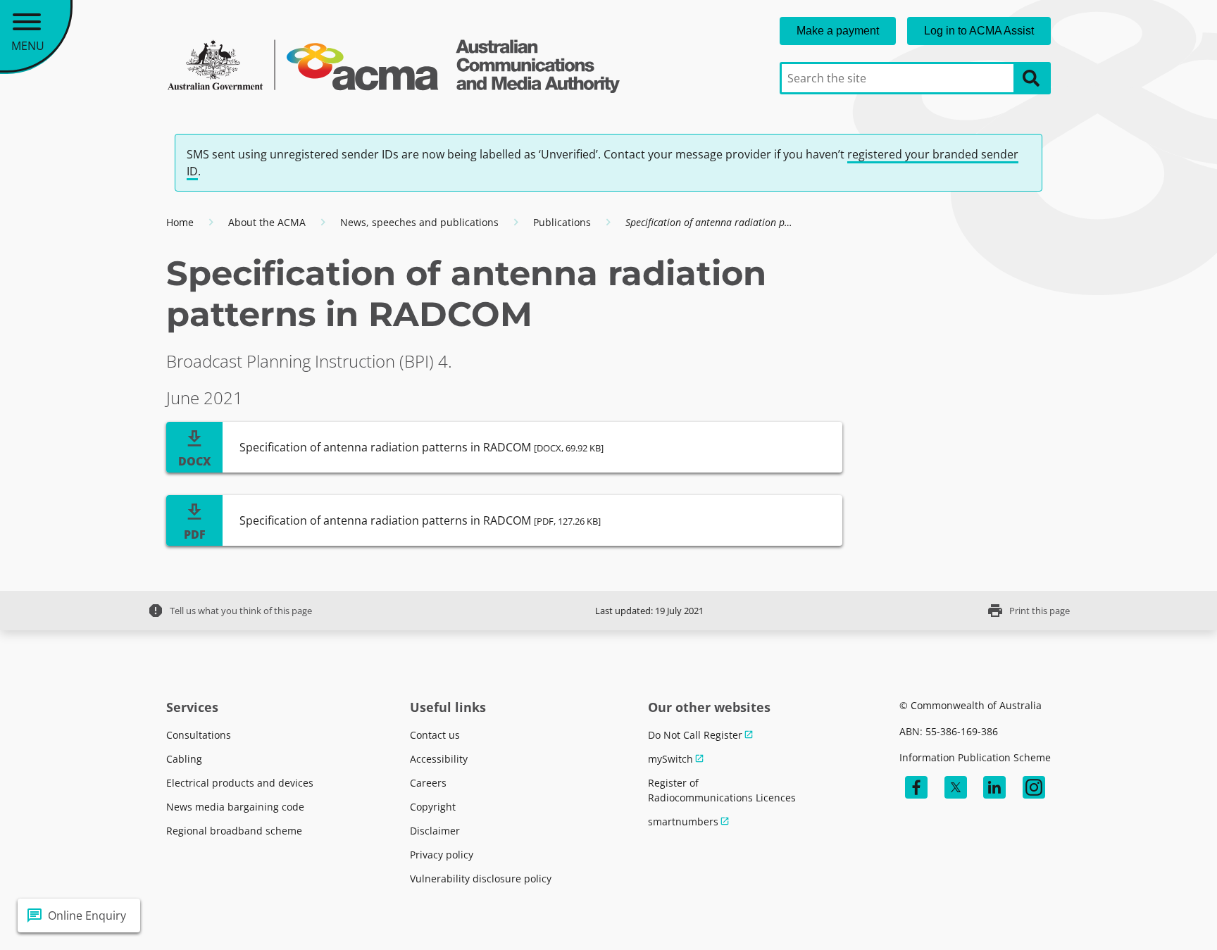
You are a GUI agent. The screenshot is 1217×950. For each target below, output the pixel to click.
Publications (562, 222)
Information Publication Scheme (975, 757)
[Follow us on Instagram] (1034, 787)
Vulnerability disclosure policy (480, 878)
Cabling (184, 758)
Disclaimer (435, 830)
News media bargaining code (235, 806)
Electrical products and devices (239, 782)
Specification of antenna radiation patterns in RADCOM (421, 447)
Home (180, 222)
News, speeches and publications (419, 222)
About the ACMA (267, 222)
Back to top (1155, 915)
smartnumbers (683, 821)
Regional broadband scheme (234, 830)
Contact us (435, 735)
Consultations (198, 735)
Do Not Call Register (695, 735)
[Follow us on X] (955, 787)
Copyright (433, 806)
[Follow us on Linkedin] (994, 787)
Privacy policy (441, 854)
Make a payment (838, 31)
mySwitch (670, 758)
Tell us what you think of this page (229, 610)
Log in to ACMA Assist (979, 31)
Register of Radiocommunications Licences (722, 790)
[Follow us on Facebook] (916, 787)
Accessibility (439, 758)
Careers (428, 782)
